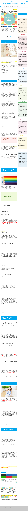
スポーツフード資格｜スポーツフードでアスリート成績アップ (23, 39)
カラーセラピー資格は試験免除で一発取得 (23, 24)
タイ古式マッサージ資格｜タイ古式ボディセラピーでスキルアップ (23, 56)
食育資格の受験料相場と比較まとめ (23, 127)
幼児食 (24, 3)
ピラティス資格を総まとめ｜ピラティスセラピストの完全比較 (23, 82)
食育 (22, 3)
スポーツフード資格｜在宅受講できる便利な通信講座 (23, 42)
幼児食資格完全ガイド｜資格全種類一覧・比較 (23, 138)
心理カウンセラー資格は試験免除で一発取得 (23, 156)
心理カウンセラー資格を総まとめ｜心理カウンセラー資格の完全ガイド (23, 165)
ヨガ (10, 3)
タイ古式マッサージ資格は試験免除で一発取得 (23, 61)
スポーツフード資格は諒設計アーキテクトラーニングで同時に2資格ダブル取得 (23, 48)
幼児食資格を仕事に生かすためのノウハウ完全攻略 (23, 140)
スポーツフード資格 (16, 507)
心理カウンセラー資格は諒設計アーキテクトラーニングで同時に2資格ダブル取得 (23, 159)
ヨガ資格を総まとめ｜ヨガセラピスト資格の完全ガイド (23, 98)
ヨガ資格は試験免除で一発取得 (22, 90)
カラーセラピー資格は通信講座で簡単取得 (23, 19)
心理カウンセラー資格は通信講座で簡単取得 (23, 153)
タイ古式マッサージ (16, 3)
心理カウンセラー (4, 3)
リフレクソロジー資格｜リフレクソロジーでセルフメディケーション (23, 107)
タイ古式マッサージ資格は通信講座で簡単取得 (23, 59)
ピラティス (13, 3)
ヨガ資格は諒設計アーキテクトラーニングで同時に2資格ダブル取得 (23, 93)
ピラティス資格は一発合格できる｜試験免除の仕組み (23, 73)
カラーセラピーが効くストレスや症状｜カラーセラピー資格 (23, 22)
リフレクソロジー (20, 3)
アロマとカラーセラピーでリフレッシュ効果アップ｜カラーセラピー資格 (23, 27)
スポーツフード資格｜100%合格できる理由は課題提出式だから (23, 44)
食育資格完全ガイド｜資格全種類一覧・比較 (23, 132)
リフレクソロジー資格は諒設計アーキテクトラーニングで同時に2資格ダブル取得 (23, 115)
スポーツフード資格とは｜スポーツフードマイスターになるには (23, 37)
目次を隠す (10, 36)
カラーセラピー (8, 3)
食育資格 (8, 507)
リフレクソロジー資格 (3, 507)
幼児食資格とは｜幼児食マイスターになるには (23, 147)
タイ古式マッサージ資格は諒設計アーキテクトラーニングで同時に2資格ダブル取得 (23, 65)
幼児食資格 (11, 507)
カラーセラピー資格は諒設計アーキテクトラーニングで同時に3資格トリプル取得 (23, 31)
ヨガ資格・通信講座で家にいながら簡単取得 (23, 88)
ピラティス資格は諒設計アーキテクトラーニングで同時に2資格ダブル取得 (23, 77)
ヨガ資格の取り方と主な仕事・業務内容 (23, 95)
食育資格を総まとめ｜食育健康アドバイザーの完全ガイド (23, 122)
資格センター (14, 2)
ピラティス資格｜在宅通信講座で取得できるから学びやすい (23, 71)
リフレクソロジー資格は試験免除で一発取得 (23, 112)
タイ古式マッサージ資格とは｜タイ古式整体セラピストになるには (23, 54)
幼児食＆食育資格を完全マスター (23, 145)
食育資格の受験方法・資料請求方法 (23, 124)
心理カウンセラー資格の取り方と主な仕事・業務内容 (23, 162)
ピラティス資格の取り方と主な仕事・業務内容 (23, 79)
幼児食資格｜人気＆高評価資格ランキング (23, 143)
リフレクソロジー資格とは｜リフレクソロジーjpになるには (23, 104)
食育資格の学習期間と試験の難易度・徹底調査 (23, 129)
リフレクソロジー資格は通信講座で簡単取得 (23, 110)
